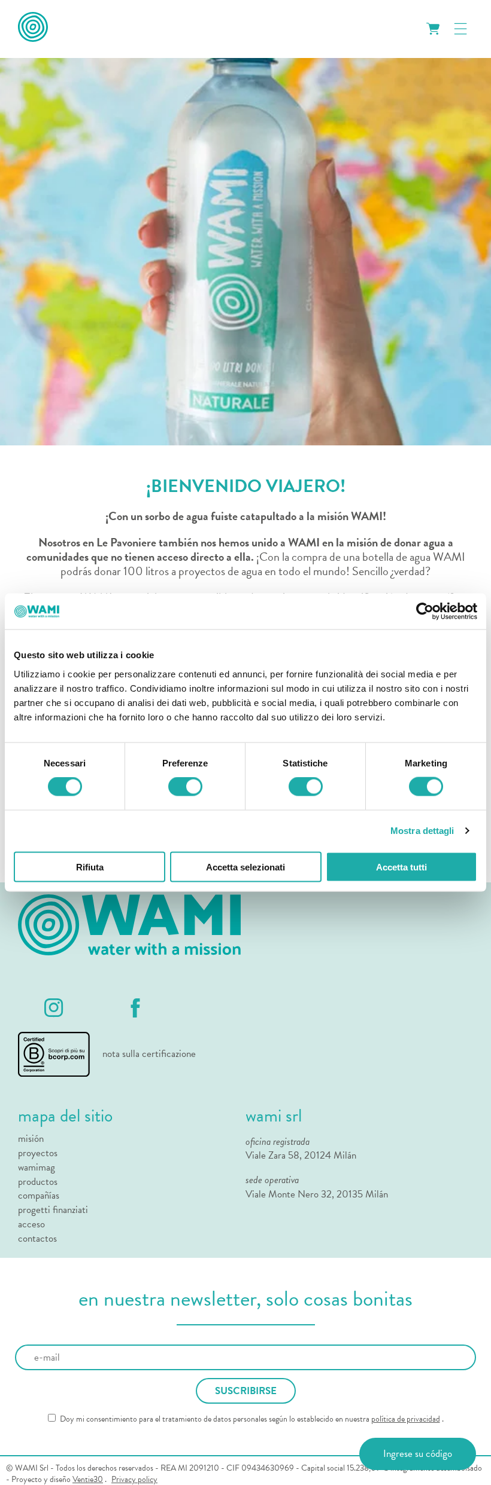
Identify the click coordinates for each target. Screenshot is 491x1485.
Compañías (38, 1195)
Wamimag (36, 1167)
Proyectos (37, 1153)
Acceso (31, 1224)
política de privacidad (405, 1419)
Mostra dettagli (422, 831)
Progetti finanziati (53, 1210)
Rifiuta (90, 866)
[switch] (185, 786)
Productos (37, 1182)
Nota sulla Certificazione (149, 1054)
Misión (31, 1139)
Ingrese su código (417, 1453)
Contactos (37, 1239)
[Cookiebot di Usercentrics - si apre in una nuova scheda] (424, 612)
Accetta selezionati (245, 866)
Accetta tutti (401, 866)
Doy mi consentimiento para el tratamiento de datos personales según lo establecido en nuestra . (251, 1419)
